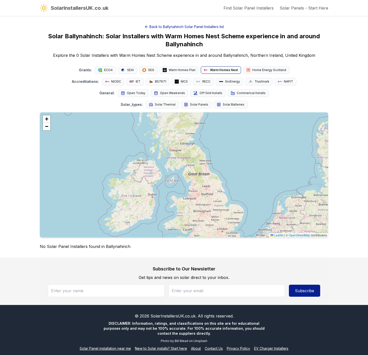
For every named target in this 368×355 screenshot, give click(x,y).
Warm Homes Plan (182, 70)
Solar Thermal (165, 104)
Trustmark (262, 81)
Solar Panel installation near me (105, 348)
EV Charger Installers (271, 348)
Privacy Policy (238, 348)
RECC (206, 81)
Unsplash (200, 341)
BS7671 (160, 81)
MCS (184, 81)
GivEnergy (232, 81)
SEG (151, 70)
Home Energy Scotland (269, 70)
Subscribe (304, 290)
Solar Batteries (233, 104)
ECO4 (108, 70)
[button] (46, 119)
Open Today (136, 93)
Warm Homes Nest (224, 70)
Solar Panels (199, 104)
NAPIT (288, 81)
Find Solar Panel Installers (249, 8)
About (196, 348)
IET (138, 81)
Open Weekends (172, 93)
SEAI (130, 70)
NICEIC (116, 81)
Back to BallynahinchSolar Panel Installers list (186, 27)
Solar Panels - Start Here (304, 8)
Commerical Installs (251, 93)
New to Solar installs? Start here (161, 348)
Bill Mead (181, 341)
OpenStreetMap (299, 235)
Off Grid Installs (211, 93)
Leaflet (278, 235)
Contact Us (214, 348)
